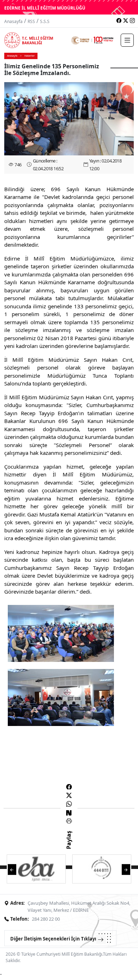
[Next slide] (126, 869)
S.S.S (45, 21)
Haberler (29, 55)
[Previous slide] (12, 869)
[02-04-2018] (60, 632)
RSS (31, 21)
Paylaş (69, 846)
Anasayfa (13, 21)
